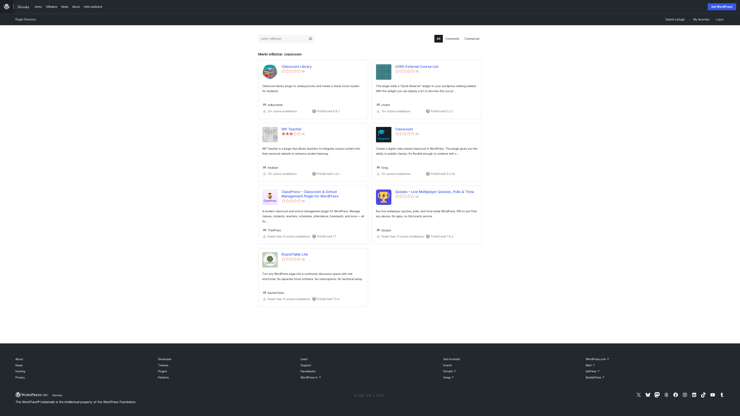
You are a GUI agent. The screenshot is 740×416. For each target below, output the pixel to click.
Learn (304, 359)
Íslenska (57, 395)
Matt (590, 365)
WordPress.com (597, 359)
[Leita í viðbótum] (310, 39)
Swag (448, 377)
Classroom (404, 129)
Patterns (163, 377)
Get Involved (451, 359)
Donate (449, 371)
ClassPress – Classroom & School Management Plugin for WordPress (310, 194)
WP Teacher (292, 129)
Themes (163, 365)
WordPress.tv (311, 377)
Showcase (164, 359)
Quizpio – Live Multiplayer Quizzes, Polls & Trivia (434, 192)
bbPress (593, 371)
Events (447, 365)
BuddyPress (595, 377)
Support (306, 365)
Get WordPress (721, 6)
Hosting (20, 371)
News (19, 365)
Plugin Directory (25, 19)
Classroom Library (297, 67)
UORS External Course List (417, 67)
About (19, 359)
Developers (308, 371)
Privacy (20, 377)
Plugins (162, 371)
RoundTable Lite (295, 254)
